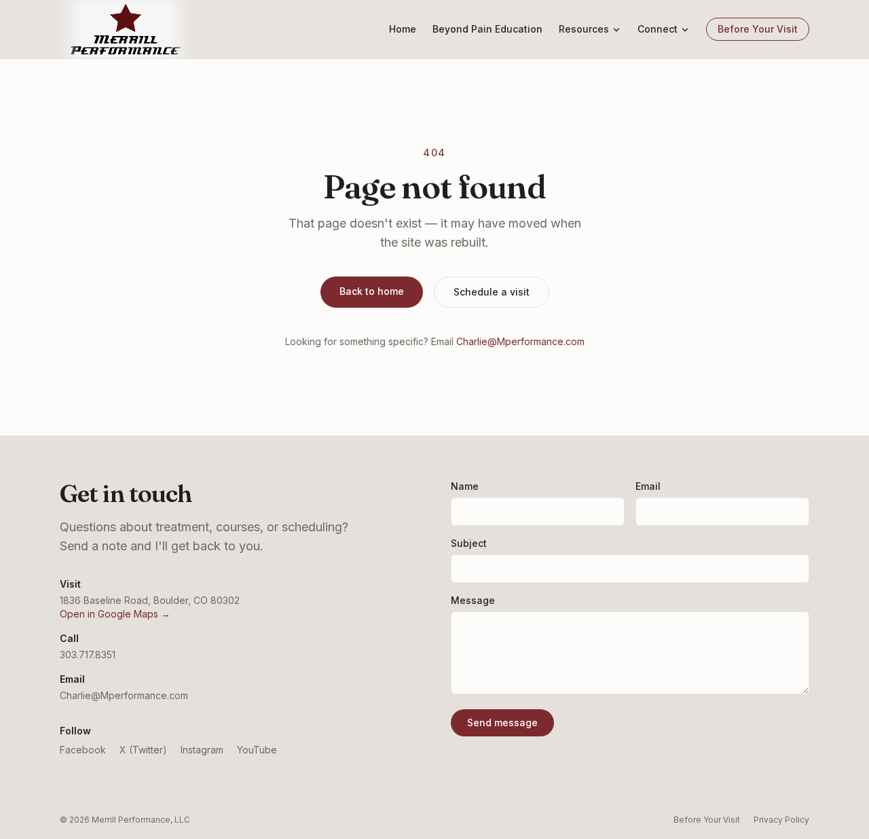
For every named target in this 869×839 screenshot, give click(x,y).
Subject (469, 543)
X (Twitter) (143, 749)
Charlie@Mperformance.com (520, 341)
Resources (584, 29)
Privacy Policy (781, 820)
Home (402, 29)
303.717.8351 (87, 654)
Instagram (202, 749)
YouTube (257, 749)
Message (473, 600)
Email (648, 486)
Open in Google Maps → (115, 614)
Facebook (83, 749)
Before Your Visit (758, 29)
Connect (657, 29)
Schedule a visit (492, 292)
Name (465, 486)
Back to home (371, 291)
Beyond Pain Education (487, 29)
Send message (502, 722)
